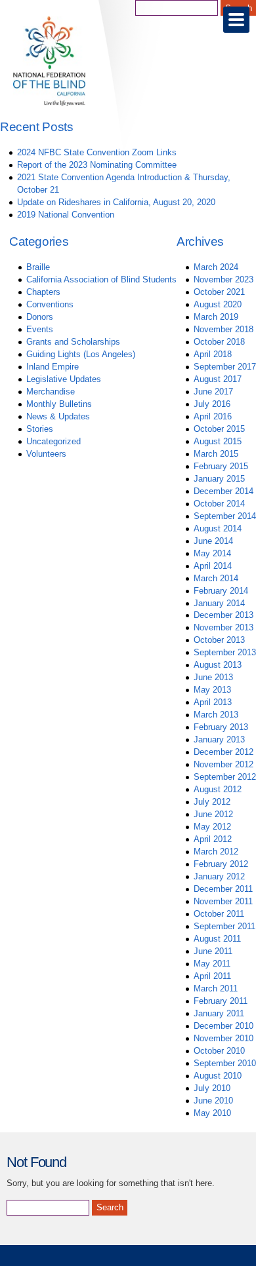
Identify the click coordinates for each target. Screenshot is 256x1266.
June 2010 (213, 1100)
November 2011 (223, 901)
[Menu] (236, 20)
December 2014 (223, 491)
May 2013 (212, 690)
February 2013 (221, 727)
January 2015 (219, 479)
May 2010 (212, 1113)
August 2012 (218, 789)
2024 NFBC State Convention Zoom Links (97, 152)
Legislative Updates (63, 379)
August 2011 (217, 939)
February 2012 (221, 864)
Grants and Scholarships (73, 342)
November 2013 (223, 627)
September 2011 (224, 926)
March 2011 (216, 988)
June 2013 (213, 677)
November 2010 (223, 1038)
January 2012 (219, 876)
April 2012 (213, 839)
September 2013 (225, 652)
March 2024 (216, 267)
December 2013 (223, 615)
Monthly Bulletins (59, 404)
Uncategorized (53, 441)
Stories (39, 429)
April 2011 (212, 976)
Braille (38, 267)
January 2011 (219, 1013)
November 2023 (223, 279)
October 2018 (219, 342)
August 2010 (218, 1076)
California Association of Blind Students (101, 279)
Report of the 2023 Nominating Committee (97, 165)
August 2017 (218, 379)
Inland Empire (52, 367)
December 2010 (223, 1026)
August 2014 (218, 528)
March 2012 (216, 851)
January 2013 (219, 739)
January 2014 (219, 603)
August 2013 (218, 665)
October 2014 (219, 503)
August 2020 (218, 304)
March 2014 (216, 578)
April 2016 (213, 416)
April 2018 (213, 354)
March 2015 (216, 454)
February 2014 (221, 591)
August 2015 (218, 441)
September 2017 (225, 367)
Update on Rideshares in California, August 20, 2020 (116, 202)
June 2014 (213, 541)
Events (39, 329)
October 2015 (219, 429)
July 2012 (212, 802)
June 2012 (213, 814)
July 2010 (212, 1088)
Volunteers (46, 454)
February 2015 (221, 466)
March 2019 (216, 317)
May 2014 (212, 553)
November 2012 (223, 764)
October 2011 (219, 914)
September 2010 (225, 1063)
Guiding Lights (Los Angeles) (80, 354)
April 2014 (213, 566)
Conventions (50, 304)
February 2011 (220, 1001)
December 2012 (223, 752)
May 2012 (212, 827)
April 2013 (213, 702)
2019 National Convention (65, 215)
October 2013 (219, 640)
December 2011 (223, 889)
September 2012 (225, 777)
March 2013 (216, 714)
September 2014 (225, 516)
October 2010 (219, 1051)
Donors (39, 317)
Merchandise (50, 391)
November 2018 (223, 329)
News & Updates (58, 416)
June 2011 (213, 951)
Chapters (43, 292)
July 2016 (212, 404)
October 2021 (219, 292)
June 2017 (213, 391)
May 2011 (212, 964)
